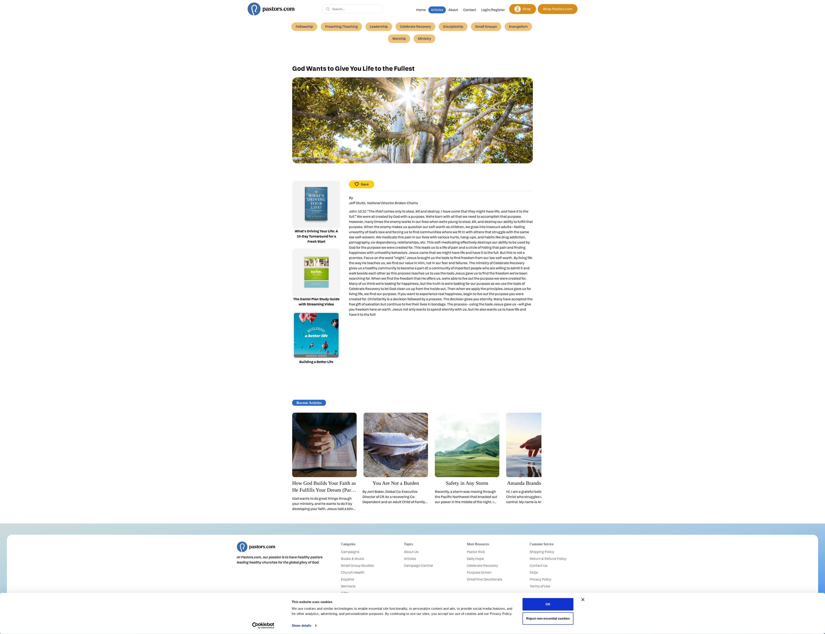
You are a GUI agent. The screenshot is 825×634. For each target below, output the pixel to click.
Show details (301, 625)
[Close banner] (582, 599)
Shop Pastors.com (557, 9)
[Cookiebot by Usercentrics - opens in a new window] (263, 625)
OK (547, 604)
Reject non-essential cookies (548, 618)
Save (365, 184)
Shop (526, 9)
